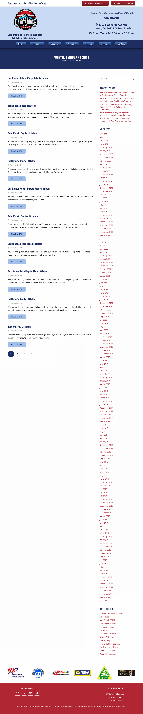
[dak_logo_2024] (26, 19)
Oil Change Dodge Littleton (21, 161)
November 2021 (106, 265)
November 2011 (106, 587)
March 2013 (104, 533)
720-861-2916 (112, 18)
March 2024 (104, 178)
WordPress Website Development (76, 706)
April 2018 (104, 394)
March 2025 (104, 164)
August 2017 (105, 421)
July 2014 (103, 489)
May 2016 (103, 465)
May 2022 (103, 245)
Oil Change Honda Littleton (21, 299)
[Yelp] (37, 693)
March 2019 (104, 374)
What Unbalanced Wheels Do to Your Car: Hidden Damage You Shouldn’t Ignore (117, 99)
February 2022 (106, 255)
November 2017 (106, 411)
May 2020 (103, 326)
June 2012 (104, 563)
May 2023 (103, 205)
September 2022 (106, 232)
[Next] (32, 354)
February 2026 (106, 147)
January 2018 (105, 404)
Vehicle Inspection (107, 650)
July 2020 (103, 320)
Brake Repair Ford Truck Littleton (25, 243)
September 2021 (106, 272)
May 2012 (103, 567)
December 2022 (106, 222)
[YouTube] (30, 693)
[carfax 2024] (126, 673)
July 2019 (103, 360)
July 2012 (103, 560)
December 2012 (106, 543)
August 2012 (105, 556)
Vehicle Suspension (108, 654)
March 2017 (104, 438)
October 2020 (105, 310)
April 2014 (104, 492)
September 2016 (106, 455)
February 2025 (106, 167)
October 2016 (105, 452)
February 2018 (106, 401)
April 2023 (104, 208)
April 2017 (104, 435)
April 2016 (104, 469)
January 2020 (105, 340)
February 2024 (106, 181)
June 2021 (104, 282)
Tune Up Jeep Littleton (19, 326)
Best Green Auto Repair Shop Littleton (27, 271)
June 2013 (104, 523)
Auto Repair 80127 (107, 620)
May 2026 (103, 137)
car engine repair (107, 627)
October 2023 (105, 194)
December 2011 (106, 584)
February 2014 (106, 499)
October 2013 (105, 509)
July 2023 (103, 198)
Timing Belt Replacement (110, 644)
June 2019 (104, 364)
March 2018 (104, 398)
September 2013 (106, 513)
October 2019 (105, 350)
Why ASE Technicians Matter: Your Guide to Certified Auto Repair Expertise (117, 93)
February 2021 (106, 296)
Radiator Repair (106, 640)
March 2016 (104, 472)
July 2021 (103, 279)
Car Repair (104, 630)
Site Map (123, 706)
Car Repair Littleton (108, 634)
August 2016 (105, 458)
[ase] (38, 672)
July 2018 (103, 387)
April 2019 (104, 370)
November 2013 (106, 506)
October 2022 (105, 228)
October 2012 (105, 550)
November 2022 (106, 225)
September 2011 (106, 594)
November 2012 (106, 546)
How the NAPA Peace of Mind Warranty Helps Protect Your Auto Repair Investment (116, 107)
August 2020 (105, 316)
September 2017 (106, 418)
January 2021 (105, 299)
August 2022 (105, 235)
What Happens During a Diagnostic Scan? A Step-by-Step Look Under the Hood (117, 114)
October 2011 (105, 590)
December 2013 (106, 502)
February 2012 (106, 577)
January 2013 (105, 540)
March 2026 (104, 144)
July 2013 (103, 519)
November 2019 (106, 347)
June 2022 (104, 242)
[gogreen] (104, 673)
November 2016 (106, 448)
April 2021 (104, 289)
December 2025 (106, 154)
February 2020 (106, 337)
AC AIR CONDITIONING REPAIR (112, 613)
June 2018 (104, 391)
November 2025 (106, 157)
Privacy (116, 706)
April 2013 (104, 529)
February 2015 (106, 482)
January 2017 (105, 441)
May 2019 (103, 367)
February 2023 (106, 215)
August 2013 (105, 516)
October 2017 (105, 414)
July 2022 (103, 238)
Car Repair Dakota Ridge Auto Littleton (28, 78)
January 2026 (105, 151)
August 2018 (105, 384)
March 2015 (104, 479)
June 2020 (104, 323)
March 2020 (104, 333)
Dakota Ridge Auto (107, 637)
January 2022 (105, 259)
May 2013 (103, 526)
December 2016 (106, 445)
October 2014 (105, 485)
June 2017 (104, 428)
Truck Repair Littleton (109, 647)
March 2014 (104, 496)
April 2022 (104, 249)
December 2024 (106, 174)
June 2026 (104, 134)
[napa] (82, 673)
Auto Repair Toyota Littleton (22, 133)
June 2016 (104, 462)
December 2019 (106, 343)
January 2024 (105, 184)
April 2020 (104, 330)
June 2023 (104, 201)
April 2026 (104, 140)
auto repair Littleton (108, 623)
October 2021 (105, 269)
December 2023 (106, 188)
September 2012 (106, 553)
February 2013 (106, 536)
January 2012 (105, 580)
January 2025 (105, 171)
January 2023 (105, 218)
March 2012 (104, 573)
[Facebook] (17, 693)
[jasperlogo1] (60, 672)
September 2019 (106, 354)
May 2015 (103, 475)
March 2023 (104, 211)
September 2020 (106, 313)
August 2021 (105, 276)
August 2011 (105, 597)
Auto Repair (104, 617)
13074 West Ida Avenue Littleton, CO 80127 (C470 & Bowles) (115, 697)
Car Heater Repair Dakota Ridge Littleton (29, 188)
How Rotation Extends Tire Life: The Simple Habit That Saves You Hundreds (116, 119)
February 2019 (106, 377)
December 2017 (106, 408)
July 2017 (103, 425)
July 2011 (103, 600)
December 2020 (106, 303)
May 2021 (103, 286)
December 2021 (106, 262)
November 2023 (106, 191)
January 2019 (105, 381)
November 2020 (106, 306)
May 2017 (103, 431)
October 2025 (105, 161)
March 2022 (104, 252)
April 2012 (104, 570)
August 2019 (105, 357)
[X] (24, 693)
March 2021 (104, 293)
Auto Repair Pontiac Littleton (23, 216)
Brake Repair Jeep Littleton (22, 105)
